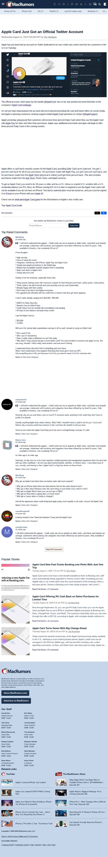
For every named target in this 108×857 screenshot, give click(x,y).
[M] (7, 537)
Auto (44, 845)
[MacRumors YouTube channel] (76, 4)
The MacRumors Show (74, 774)
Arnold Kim (5, 713)
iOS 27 (40, 11)
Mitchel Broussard (8, 732)
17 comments (53, 589)
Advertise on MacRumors (16, 700)
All (105, 11)
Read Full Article (39, 589)
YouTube (10, 774)
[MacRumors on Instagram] (59, 4)
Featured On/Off (8, 845)
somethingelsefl (22, 511)
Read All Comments (54, 549)
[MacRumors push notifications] (81, 4)
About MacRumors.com (15, 693)
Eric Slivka (71, 571)
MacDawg (19, 237)
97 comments (53, 650)
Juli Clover (5, 723)
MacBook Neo (93, 11)
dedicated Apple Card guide (27, 199)
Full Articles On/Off (22, 845)
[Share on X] (97, 213)
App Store (30, 178)
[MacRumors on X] (68, 4)
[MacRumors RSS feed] (85, 4)
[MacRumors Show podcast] (54, 4)
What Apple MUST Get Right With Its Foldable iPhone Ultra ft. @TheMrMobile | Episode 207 (86, 782)
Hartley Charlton (7, 741)
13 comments (53, 621)
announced (22, 120)
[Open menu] (3, 4)
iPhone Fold (27, 11)
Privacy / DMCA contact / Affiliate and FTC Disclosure (19, 836)
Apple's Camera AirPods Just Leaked (30, 782)
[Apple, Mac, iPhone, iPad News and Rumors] (20, 7)
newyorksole (20, 400)
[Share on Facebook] (104, 213)
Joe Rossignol (73, 603)
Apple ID (39, 193)
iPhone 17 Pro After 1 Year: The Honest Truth (33, 824)
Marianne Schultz (30, 741)
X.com (8, 718)
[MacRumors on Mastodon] (72, 4)
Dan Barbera (6, 751)
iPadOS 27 (54, 11)
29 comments (7, 213)
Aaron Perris (28, 760)
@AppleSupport (90, 114)
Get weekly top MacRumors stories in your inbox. (54, 221)
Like (29, 357)
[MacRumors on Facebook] (63, 4)
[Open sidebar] (105, 5)
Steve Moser (5, 760)
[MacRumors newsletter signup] (90, 4)
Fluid (32, 845)
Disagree (35, 357)
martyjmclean (21, 527)
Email (3, 718)
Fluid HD (38, 845)
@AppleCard (50, 102)
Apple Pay (10, 123)
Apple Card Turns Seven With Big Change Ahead (59, 628)
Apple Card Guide (14, 205)
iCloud (9, 193)
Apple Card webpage (21, 105)
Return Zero (20, 440)
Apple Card (58, 114)
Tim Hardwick (50, 37)
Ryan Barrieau (29, 751)
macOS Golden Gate (73, 11)
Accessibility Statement (9, 840)
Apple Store (33, 175)
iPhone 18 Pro (10, 11)
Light (48, 845)
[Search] (100, 4)
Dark (53, 845)
